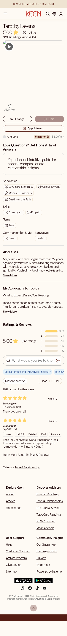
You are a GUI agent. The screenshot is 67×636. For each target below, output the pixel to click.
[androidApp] (43, 582)
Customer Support (18, 551)
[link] (29, 32)
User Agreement (46, 551)
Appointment (36, 128)
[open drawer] (5, 14)
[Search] (48, 14)
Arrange (20, 119)
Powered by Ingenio (49, 571)
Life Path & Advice (48, 508)
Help (9, 544)
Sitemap (11, 571)
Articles (10, 501)
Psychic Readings (47, 494)
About (10, 494)
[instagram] (22, 590)
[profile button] (61, 14)
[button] (44, 381)
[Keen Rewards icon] (54, 14)
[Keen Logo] (33, 13)
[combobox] (15, 381)
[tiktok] (37, 590)
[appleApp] (23, 582)
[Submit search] (57, 360)
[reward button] (54, 14)
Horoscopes (13, 508)
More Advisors (45, 528)
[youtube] (44, 590)
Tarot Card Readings (48, 514)
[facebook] (30, 590)
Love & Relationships (27, 467)
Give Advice (13, 565)
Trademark (43, 565)
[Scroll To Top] (33, 608)
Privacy (41, 558)
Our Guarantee (46, 544)
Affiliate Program (16, 558)
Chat (51, 119)
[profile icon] (61, 14)
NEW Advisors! (45, 521)
